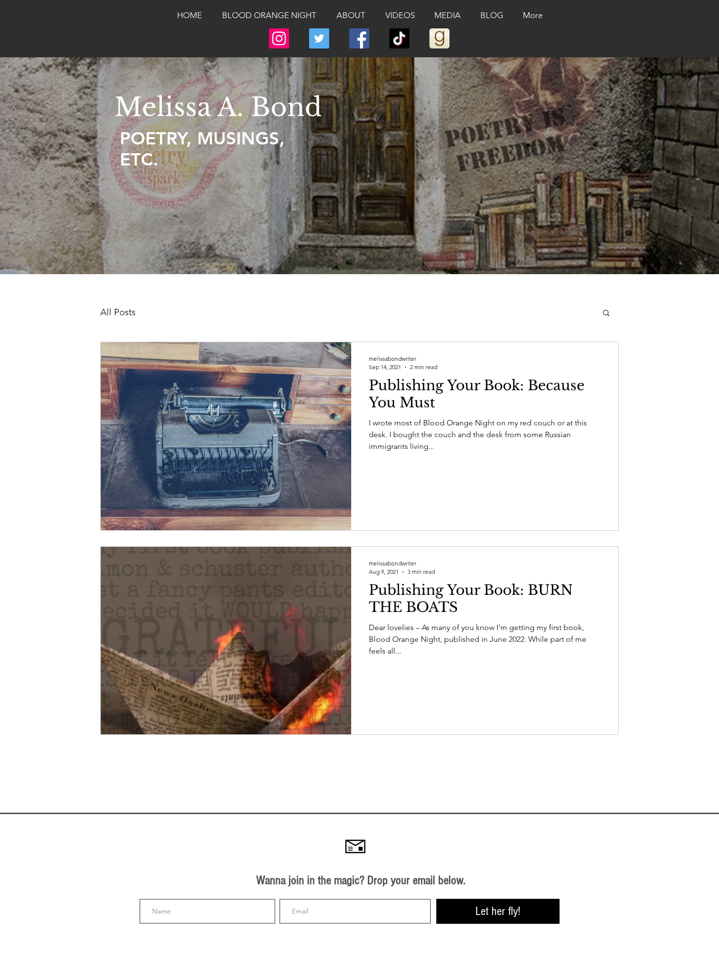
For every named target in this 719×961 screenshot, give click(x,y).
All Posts (117, 312)
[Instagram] (279, 38)
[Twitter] (319, 38)
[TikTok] (399, 38)
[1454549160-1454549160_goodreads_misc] (439, 38)
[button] (606, 313)
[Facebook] (359, 38)
